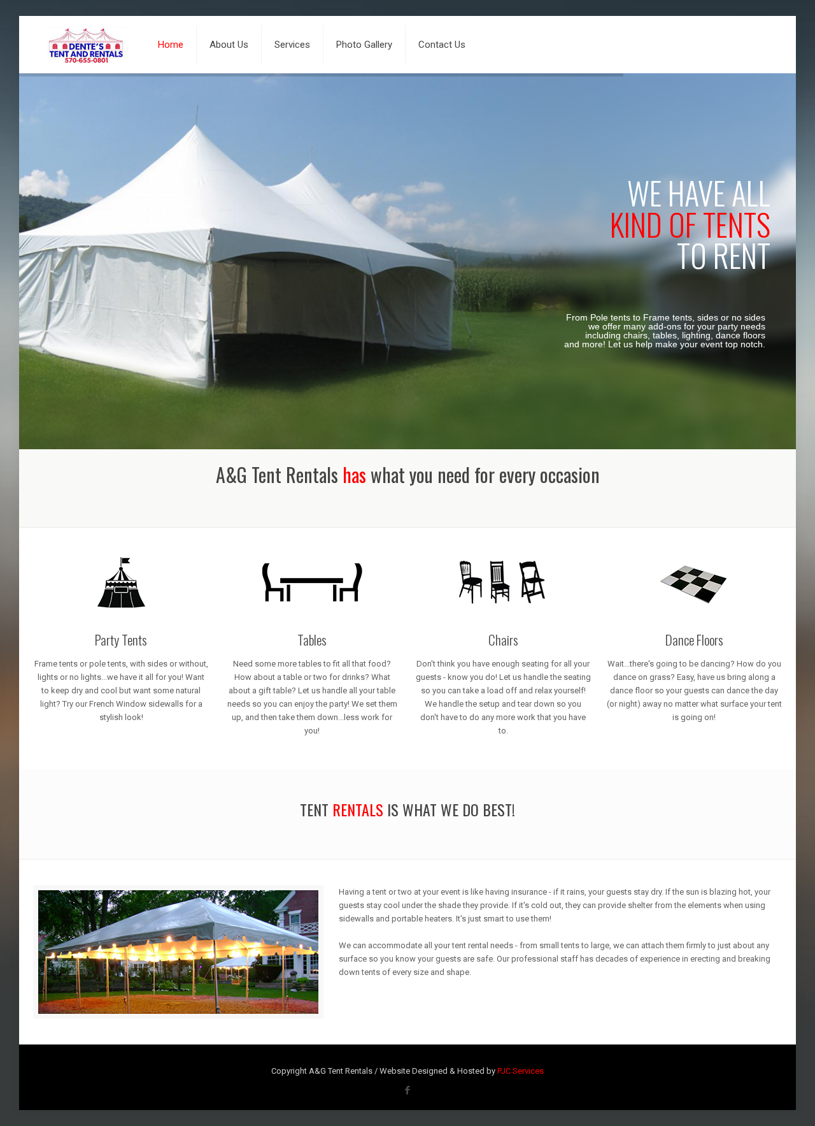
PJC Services (520, 1071)
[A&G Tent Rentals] (86, 44)
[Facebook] (408, 1090)
